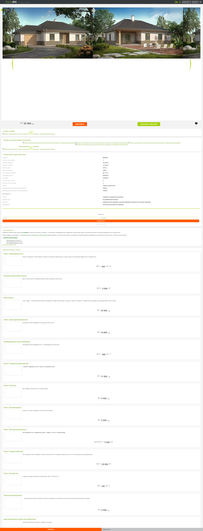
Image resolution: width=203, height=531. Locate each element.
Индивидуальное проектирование (17, 405)
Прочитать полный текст (9, 308)
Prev (12, 63)
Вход (194, 2)
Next (190, 63)
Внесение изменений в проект (15, 339)
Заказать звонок (148, 124)
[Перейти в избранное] (200, 1)
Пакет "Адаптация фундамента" (16, 383)
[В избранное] (196, 123)
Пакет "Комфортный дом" (13, 515)
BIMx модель (8, 361)
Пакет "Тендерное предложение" (16, 427)
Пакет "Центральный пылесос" (15, 493)
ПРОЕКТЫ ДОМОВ (24, 2)
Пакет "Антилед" (10, 449)
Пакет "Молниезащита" (13, 471)
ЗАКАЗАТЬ (79, 124)
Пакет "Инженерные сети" (14, 317)
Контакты (185, 2)
